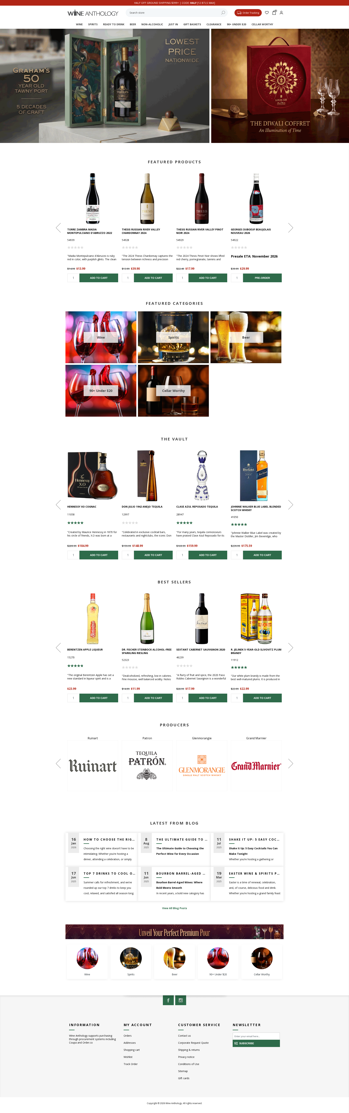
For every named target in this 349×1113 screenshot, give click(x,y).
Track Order (131, 1064)
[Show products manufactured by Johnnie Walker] (256, 765)
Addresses (130, 1042)
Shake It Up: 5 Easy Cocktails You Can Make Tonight (255, 839)
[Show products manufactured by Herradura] (147, 765)
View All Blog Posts (174, 908)
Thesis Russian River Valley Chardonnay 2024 (141, 231)
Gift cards (183, 1078)
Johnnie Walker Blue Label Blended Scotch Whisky (256, 508)
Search (223, 12)
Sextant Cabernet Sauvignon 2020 (200, 649)
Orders (128, 1035)
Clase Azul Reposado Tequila (197, 506)
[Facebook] (168, 1000)
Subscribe (246, 1043)
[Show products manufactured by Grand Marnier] (92, 765)
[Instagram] (180, 1000)
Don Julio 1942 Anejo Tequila (142, 506)
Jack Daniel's (201, 738)
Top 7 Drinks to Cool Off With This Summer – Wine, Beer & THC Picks (109, 873)
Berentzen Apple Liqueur (85, 649)
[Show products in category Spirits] (131, 958)
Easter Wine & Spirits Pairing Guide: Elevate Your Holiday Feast (255, 873)
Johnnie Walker (256, 738)
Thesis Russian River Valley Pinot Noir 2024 (199, 231)
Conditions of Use (188, 1064)
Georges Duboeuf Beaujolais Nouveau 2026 (251, 231)
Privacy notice (186, 1057)
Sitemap (183, 1071)
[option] (92, 227)
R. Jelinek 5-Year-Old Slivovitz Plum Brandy (256, 651)
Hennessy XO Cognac (81, 506)
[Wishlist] (266, 12)
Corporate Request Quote (193, 1042)
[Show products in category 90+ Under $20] (218, 958)
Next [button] (290, 227)
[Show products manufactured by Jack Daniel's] (201, 765)
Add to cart (99, 277)
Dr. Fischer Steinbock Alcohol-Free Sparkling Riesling (147, 651)
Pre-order (262, 277)
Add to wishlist (92, 198)
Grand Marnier (93, 738)
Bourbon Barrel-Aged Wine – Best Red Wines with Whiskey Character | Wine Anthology (182, 873)
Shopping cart (132, 1050)
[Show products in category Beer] (174, 958)
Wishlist (128, 1057)
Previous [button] (58, 227)
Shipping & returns (189, 1050)
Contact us (184, 1035)
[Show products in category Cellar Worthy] (262, 958)
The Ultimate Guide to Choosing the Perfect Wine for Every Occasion (182, 839)
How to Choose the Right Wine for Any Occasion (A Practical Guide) (109, 839)
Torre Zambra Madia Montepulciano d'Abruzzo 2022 (89, 231)
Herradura (147, 738)
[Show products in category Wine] (87, 958)
